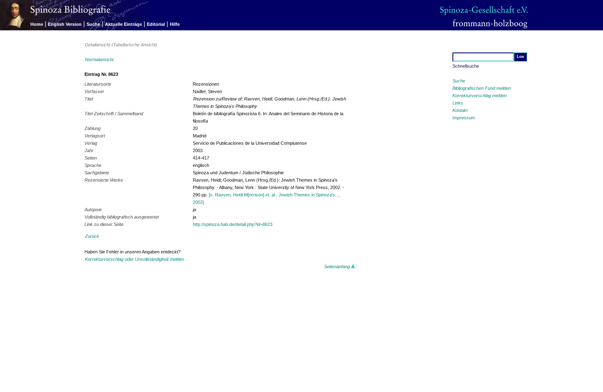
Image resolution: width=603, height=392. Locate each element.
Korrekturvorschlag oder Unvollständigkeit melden (134, 259)
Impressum (463, 117)
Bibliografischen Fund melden (481, 88)
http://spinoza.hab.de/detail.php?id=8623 (232, 224)
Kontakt (460, 110)
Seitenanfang (337, 266)
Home (36, 24)
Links (457, 102)
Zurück (92, 236)
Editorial (156, 24)
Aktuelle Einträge (123, 24)
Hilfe (175, 24)
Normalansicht (99, 59)
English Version (65, 24)
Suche (93, 24)
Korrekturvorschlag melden (479, 95)
